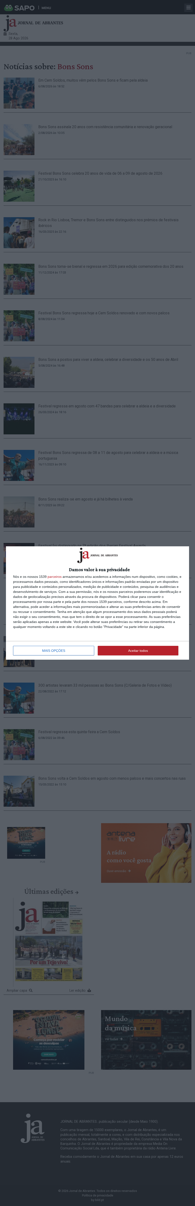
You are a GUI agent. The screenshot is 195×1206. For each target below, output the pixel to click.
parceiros (55, 576)
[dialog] (97, 602)
